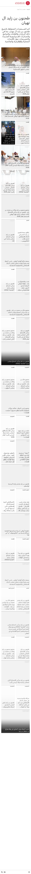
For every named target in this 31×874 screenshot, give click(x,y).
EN (4, 872)
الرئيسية (28, 9)
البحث (1, 872)
